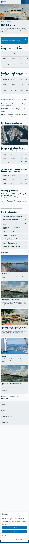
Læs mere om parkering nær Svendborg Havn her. (14, 201)
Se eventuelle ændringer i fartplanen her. (11, 208)
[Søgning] (23, 2)
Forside (2, 21)
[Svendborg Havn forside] (3, 2)
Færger (6, 21)
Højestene (9, 21)
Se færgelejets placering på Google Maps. (11, 197)
